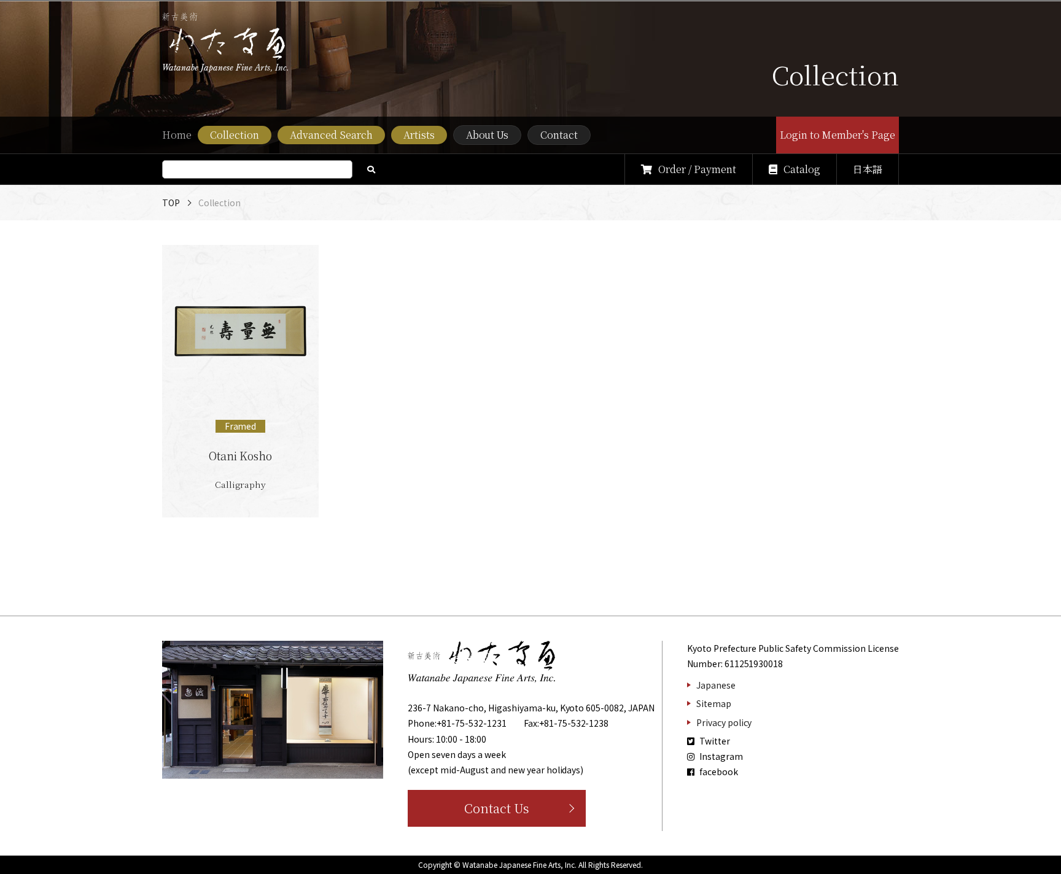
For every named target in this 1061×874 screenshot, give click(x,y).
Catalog (801, 169)
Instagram (720, 756)
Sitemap (713, 703)
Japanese (716, 685)
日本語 (867, 169)
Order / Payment (697, 169)
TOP (171, 202)
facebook (718, 771)
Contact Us (496, 808)
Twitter (714, 741)
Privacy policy (724, 722)
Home (177, 135)
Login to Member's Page (837, 135)
